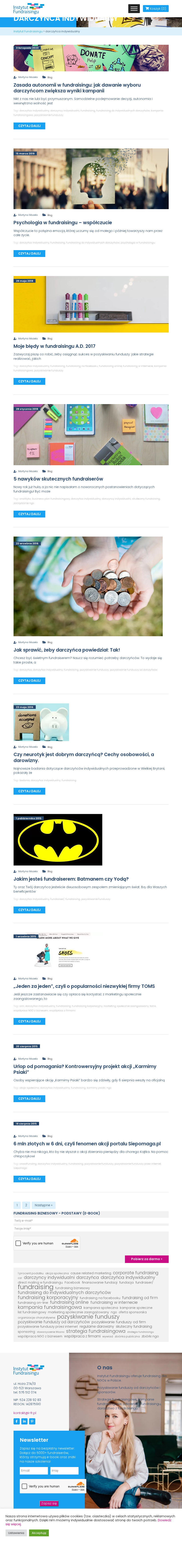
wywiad (107, 1336)
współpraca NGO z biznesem (31, 1010)
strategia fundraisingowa (95, 1331)
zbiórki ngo (150, 1336)
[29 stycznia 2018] (91, 434)
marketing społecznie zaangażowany (126, 1006)
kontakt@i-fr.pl (25, 1413)
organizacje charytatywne (36, 1317)
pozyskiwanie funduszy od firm (119, 1322)
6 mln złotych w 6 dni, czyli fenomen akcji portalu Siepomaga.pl (87, 1143)
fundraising (88, 110)
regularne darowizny (97, 1326)
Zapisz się (49, 1503)
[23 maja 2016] (41, 722)
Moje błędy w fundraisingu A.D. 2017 (54, 346)
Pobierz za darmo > (146, 1259)
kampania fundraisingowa (50, 1307)
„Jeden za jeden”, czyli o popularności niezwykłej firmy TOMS (84, 986)
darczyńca (26, 669)
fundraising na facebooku (82, 366)
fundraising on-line (33, 1302)
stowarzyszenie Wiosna (50, 1332)
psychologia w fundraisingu (138, 242)
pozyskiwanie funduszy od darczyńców (133, 669)
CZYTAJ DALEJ (29, 126)
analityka (25, 498)
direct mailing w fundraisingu (40, 1282)
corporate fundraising (135, 1273)
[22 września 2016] (88, 586)
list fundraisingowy (32, 1312)
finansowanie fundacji (99, 1282)
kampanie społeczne (136, 1308)
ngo (109, 1088)
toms (153, 1006)
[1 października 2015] (58, 839)
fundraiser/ (57, 899)
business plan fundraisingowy (51, 498)
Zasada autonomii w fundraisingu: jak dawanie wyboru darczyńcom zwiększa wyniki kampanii (77, 88)
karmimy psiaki (96, 1088)
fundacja (126, 1282)
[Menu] (134, 8)
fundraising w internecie (138, 366)
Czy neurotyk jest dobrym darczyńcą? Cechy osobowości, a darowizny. (84, 757)
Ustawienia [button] (16, 1533)
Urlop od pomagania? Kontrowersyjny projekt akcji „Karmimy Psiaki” (85, 1069)
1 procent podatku (31, 1273)
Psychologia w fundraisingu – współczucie (63, 222)
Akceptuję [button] (39, 1533)
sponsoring (26, 1332)
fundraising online (110, 366)
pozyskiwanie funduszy (48, 115)
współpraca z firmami (62, 1010)
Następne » (43, 1205)
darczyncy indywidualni (64, 110)
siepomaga (20, 1168)
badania (25, 780)
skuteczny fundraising (146, 498)
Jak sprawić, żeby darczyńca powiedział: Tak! (67, 650)
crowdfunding (28, 1164)
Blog (49, 77)
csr (20, 1278)
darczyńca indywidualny (34, 110)
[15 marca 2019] (91, 178)
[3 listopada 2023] (91, 58)
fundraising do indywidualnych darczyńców (123, 110)
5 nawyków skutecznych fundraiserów (58, 479)
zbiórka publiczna (127, 1336)
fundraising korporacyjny (87, 1006)
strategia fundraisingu (140, 1332)
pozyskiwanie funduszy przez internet (138, 1164)
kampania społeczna (101, 1308)
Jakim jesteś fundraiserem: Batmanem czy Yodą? (71, 879)
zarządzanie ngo (24, 503)
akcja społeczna (29, 1088)
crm (22, 1006)
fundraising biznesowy (72, 1288)
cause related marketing (91, 1273)
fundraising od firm (140, 1298)
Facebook (72, 1282)
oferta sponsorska (133, 1312)
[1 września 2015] (58, 952)
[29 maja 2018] (91, 304)
